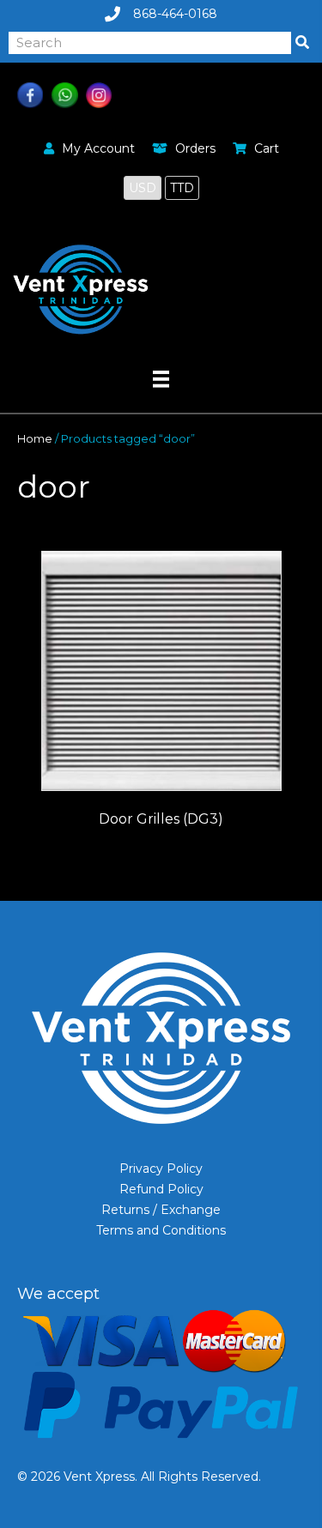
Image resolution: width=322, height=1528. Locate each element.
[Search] (302, 43)
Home (34, 438)
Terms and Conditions (161, 1230)
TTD (182, 188)
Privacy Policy (161, 1168)
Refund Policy (161, 1189)
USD (142, 188)
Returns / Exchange (161, 1209)
